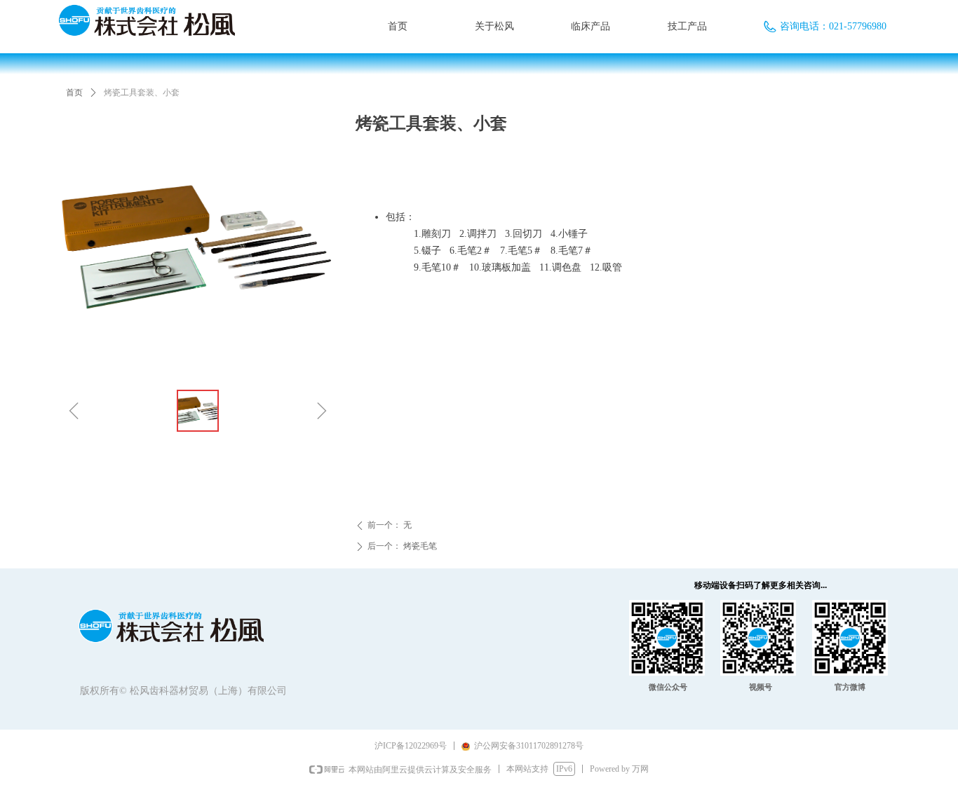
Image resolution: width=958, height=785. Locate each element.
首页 (74, 92)
